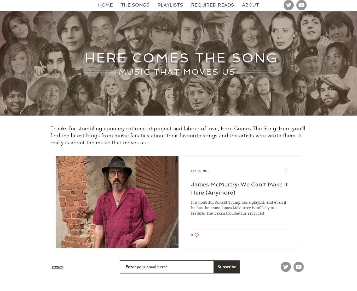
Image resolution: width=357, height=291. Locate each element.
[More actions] (288, 171)
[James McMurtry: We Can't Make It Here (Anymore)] (117, 202)
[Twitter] (289, 5)
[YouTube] (301, 5)
